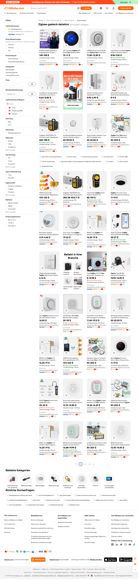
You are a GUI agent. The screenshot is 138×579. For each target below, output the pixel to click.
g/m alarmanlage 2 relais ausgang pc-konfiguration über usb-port (81, 161)
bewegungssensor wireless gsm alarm (20, 495)
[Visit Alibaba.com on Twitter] (121, 544)
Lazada (67, 569)
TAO (84, 569)
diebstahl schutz (75, 505)
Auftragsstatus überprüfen (120, 528)
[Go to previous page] (76, 464)
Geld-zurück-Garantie (38, 524)
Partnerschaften (116, 536)
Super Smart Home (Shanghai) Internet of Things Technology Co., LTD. (73, 144)
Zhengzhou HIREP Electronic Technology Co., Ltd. (49, 202)
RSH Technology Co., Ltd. (71, 62)
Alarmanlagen (69, 20)
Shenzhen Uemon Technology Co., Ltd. (97, 62)
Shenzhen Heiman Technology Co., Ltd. (97, 102)
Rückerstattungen (91, 532)
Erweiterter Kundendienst (39, 532)
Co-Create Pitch (9, 524)
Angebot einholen (64, 526)
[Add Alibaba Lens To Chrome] (38, 559)
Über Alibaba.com (10, 515)
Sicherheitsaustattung (53, 20)
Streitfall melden (90, 528)
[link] (135, 558)
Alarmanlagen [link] (81, 20)
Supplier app (54, 559)
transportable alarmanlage (35, 505)
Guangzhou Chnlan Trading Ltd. (97, 287)
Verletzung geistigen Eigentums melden (95, 537)
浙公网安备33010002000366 (104, 576)
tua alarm (110, 161)
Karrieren (7, 532)
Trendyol (90, 569)
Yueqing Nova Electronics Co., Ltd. (97, 245)
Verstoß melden (90, 542)
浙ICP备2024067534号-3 (124, 576)
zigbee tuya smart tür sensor (105, 500)
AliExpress (36, 569)
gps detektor (124, 500)
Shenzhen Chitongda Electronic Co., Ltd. (73, 329)
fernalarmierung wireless (90, 157)
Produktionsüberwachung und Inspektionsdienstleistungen (41, 537)
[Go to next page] (94, 464)
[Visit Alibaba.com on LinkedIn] (117, 544)
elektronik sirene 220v (109, 495)
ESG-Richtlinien (9, 528)
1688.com (45, 569)
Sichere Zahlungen (37, 520)
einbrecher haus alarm (53, 500)
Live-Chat (88, 524)
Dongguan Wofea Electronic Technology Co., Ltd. (121, 64)
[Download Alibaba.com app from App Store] (110, 559)
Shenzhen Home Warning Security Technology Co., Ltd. (49, 107)
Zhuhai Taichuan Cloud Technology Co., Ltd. (49, 325)
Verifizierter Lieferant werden (121, 532)
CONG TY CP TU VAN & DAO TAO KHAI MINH (73, 204)
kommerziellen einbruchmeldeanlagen (78, 500)
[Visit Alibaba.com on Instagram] (125, 544)
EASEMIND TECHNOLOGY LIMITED (121, 144)
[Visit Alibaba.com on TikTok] (134, 544)
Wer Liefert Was (100, 569)
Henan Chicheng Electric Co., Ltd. (49, 282)
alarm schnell (124, 161)
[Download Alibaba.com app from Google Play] (126, 559)
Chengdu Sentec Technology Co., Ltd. (97, 204)
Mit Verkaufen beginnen (119, 524)
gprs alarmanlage (65, 495)
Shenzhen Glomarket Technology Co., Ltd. (121, 102)
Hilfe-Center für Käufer (92, 520)
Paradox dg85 (123, 157)
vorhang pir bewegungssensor (18, 500)
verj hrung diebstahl (15, 505)
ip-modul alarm (108, 157)
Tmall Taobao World (56, 569)
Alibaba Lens (8, 559)
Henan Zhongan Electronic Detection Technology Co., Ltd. (49, 62)
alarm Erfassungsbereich (46, 495)
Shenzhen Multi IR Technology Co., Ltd (121, 202)
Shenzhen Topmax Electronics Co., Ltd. (121, 243)
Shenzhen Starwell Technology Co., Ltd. (97, 144)
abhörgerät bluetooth (56, 505)
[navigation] (21, 242)
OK (32, 84)
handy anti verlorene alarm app (86, 495)
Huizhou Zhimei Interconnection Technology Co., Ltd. (73, 242)
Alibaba (40, 20)
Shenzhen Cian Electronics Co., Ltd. (49, 242)
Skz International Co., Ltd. (47, 149)
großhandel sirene (47, 166)
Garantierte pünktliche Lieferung (42, 528)
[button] (78, 8)
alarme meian (72, 157)
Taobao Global (76, 569)
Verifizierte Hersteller (65, 522)
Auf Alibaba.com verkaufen (120, 520)
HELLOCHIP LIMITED (118, 282)
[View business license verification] (88, 576)
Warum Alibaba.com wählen (13, 520)
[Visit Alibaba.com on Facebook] (112, 544)
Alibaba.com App (96, 559)
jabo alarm (37, 500)
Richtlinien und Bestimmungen (41, 542)
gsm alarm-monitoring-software (52, 157)
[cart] (107, 8)
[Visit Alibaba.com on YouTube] (130, 544)
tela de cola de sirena (48, 161)
